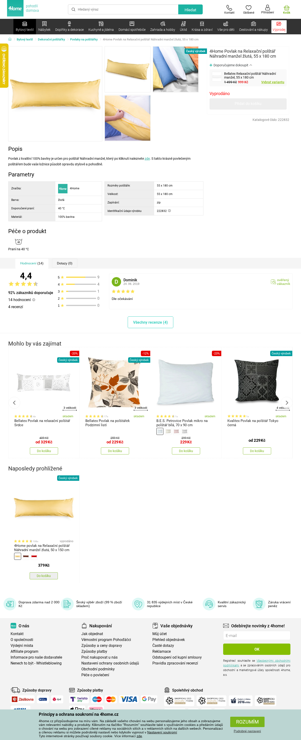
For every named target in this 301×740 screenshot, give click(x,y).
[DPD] (57, 699)
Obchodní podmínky (98, 669)
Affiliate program (24, 651)
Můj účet (159, 634)
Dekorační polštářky (51, 39)
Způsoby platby (94, 651)
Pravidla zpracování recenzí (175, 663)
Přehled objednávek (168, 639)
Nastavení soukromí (162, 732)
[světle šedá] (184, 431)
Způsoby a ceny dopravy (101, 645)
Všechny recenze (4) (150, 322)
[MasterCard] (111, 699)
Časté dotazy (163, 645)
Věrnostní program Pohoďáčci (106, 639)
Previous (14, 403)
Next (287, 403)
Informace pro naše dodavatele (36, 657)
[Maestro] (97, 699)
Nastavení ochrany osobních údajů (110, 663)
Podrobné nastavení (247, 731)
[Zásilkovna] (23, 699)
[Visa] (129, 699)
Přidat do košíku (248, 103)
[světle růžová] (176, 431)
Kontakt (17, 634)
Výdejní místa (22, 645)
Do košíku (44, 451)
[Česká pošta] (43, 699)
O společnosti (22, 639)
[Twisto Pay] (79, 699)
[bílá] (160, 431)
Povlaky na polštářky (84, 39)
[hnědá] (26, 556)
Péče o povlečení (95, 675)
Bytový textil (25, 39)
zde (139, 736)
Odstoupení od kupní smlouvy (177, 657)
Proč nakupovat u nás (99, 657)
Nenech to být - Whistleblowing (36, 663)
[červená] (34, 556)
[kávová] (168, 431)
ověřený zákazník (283, 282)
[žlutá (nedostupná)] (17, 556)
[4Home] (11, 39)
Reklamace (161, 651)
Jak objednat (92, 634)
